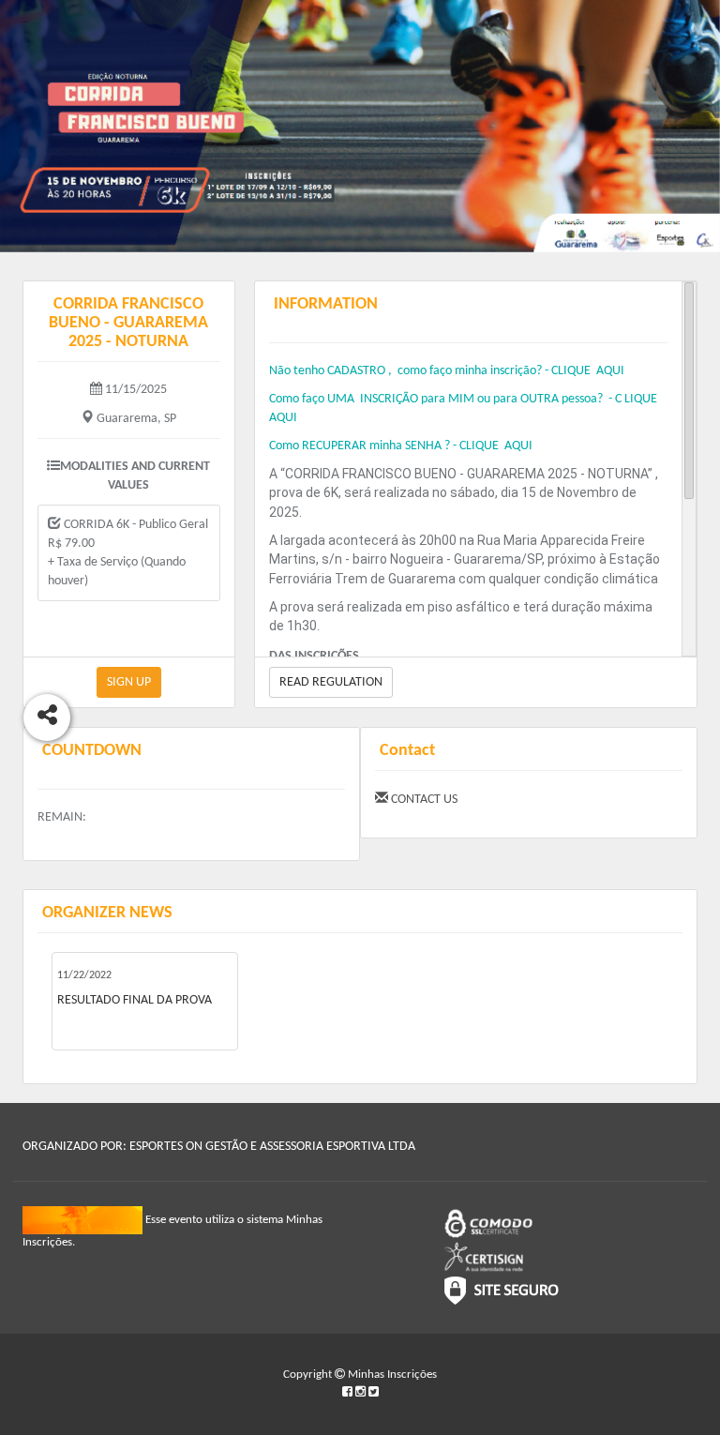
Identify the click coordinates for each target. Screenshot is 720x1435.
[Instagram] (361, 1392)
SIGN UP (129, 682)
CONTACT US (423, 800)
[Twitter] (373, 1392)
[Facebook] (348, 1392)
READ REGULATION (330, 682)
